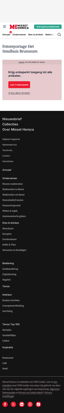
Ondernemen (9, 178)
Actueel (6, 169)
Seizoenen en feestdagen (14, 250)
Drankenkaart (9, 239)
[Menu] (4, 27)
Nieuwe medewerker (12, 184)
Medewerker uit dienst (13, 194)
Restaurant (7, 357)
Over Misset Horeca (18, 129)
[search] (59, 34)
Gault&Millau (9, 335)
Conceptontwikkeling (13, 305)
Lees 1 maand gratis (19, 84)
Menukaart (8, 228)
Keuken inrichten (11, 300)
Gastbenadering (10, 269)
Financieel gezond (11, 205)
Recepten (6, 234)
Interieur (7, 294)
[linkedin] (21, 404)
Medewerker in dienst (13, 189)
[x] (13, 404)
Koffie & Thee (9, 244)
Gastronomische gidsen (14, 216)
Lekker (5, 340)
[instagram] (30, 404)
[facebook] (5, 404)
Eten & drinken (10, 222)
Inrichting (7, 311)
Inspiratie (7, 347)
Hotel (5, 368)
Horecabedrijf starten (12, 200)
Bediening (8, 263)
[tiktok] (38, 404)
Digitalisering (9, 274)
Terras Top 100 (11, 324)
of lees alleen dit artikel (19, 93)
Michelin (6, 330)
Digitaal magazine (11, 139)
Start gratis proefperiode (47, 26)
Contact (6, 155)
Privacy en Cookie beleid (31, 392)
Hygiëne (6, 279)
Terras (6, 286)
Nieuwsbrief (12, 119)
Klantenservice (9, 144)
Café (4, 363)
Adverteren (7, 161)
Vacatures (7, 150)
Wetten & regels (10, 210)
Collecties (10, 124)
